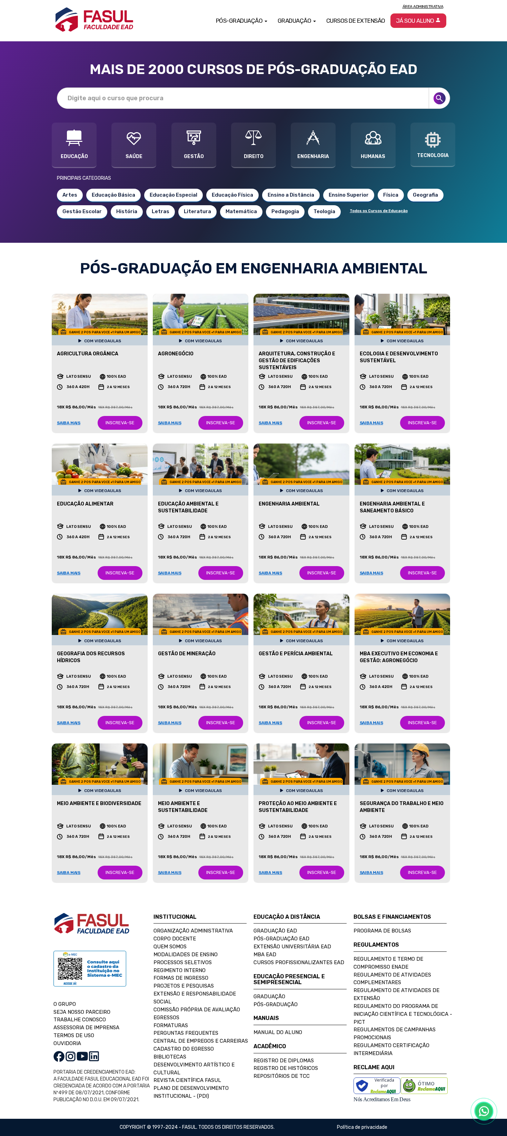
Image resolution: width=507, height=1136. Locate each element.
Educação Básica (113, 195)
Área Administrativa (423, 6)
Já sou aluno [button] (416, 20)
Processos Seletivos (182, 962)
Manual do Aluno (278, 1032)
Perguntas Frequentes (185, 1033)
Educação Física (232, 195)
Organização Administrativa (193, 931)
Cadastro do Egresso (183, 1049)
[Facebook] (58, 1056)
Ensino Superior (349, 195)
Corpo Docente (174, 939)
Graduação (269, 996)
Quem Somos (170, 947)
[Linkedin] (94, 1056)
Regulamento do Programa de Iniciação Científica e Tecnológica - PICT (403, 1014)
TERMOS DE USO (73, 1035)
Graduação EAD (275, 931)
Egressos (166, 1017)
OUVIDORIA (67, 1043)
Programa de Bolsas (382, 931)
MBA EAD (265, 954)
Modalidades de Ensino (185, 954)
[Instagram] (71, 1056)
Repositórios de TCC (282, 1076)
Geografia (425, 195)
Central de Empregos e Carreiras (200, 1041)
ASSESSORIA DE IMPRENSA (86, 1027)
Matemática (241, 211)
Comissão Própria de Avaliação (196, 1010)
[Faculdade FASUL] (91, 928)
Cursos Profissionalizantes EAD (299, 962)
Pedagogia (285, 211)
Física (390, 195)
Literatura (197, 211)
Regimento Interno (179, 970)
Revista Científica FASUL (187, 1080)
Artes (69, 195)
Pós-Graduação (276, 1004)
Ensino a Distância (291, 195)
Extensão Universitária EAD (292, 947)
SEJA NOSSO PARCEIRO (81, 1012)
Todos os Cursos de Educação (379, 211)
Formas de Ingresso (180, 978)
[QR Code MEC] (89, 975)
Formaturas (170, 1025)
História (126, 211)
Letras (160, 211)
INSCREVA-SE (120, 422)
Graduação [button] (295, 20)
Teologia (324, 211)
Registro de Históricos (286, 1068)
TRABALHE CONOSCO (79, 1020)
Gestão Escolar (82, 211)
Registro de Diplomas (284, 1060)
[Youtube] (82, 1056)
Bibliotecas (169, 1057)
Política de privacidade (362, 1127)
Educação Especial (173, 195)
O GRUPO (64, 1004)
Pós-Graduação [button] (240, 20)
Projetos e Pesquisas (183, 986)
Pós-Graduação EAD (281, 939)
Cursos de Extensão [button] (355, 20)
